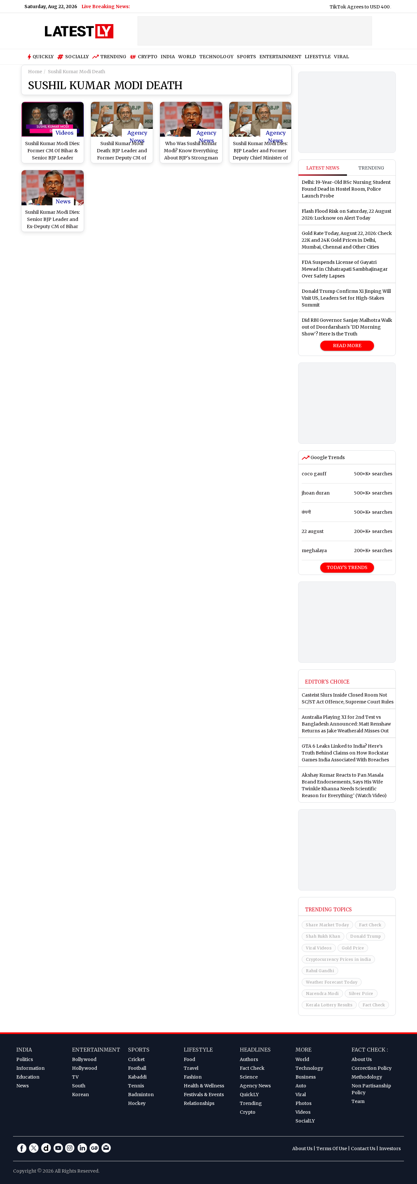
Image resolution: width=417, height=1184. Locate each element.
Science (249, 1077)
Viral (300, 1094)
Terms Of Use (331, 1148)
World (302, 1059)
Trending (113, 57)
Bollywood (84, 1059)
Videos (65, 132)
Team (358, 1101)
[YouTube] (58, 1148)
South (78, 1086)
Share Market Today (327, 924)
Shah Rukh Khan (323, 936)
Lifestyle (198, 1049)
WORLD (187, 57)
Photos (303, 1103)
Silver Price (361, 993)
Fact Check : (370, 1049)
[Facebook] (22, 1148)
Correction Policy (372, 1068)
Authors (249, 1059)
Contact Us (363, 1148)
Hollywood (84, 1068)
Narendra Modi (322, 993)
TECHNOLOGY (216, 57)
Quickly (43, 57)
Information (30, 1068)
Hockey (137, 1103)
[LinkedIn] (82, 1148)
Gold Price (353, 948)
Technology (309, 1068)
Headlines (255, 1049)
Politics (24, 1059)
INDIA (168, 57)
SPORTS (246, 57)
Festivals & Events (204, 1094)
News (63, 201)
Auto (300, 1086)
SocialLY (305, 1121)
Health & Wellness (204, 1086)
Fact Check (370, 924)
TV (75, 1077)
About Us (362, 1059)
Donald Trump (365, 936)
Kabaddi (137, 1077)
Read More (347, 345)
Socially (77, 57)
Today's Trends (347, 567)
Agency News (137, 133)
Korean (80, 1094)
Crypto (147, 57)
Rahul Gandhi (320, 970)
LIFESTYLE (318, 57)
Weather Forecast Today (331, 982)
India (24, 1049)
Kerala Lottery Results (329, 1004)
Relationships (199, 1103)
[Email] (106, 1148)
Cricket (136, 1059)
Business (305, 1077)
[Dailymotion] (46, 1148)
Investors (390, 1148)
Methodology (367, 1077)
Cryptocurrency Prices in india (338, 959)
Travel (191, 1068)
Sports (139, 1049)
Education (27, 1077)
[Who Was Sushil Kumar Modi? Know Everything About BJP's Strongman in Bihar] (191, 119)
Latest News (322, 168)
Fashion (193, 1077)
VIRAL (341, 57)
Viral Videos (319, 948)
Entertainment (96, 1049)
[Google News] (94, 1148)
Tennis (136, 1086)
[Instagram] (70, 1148)
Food (189, 1059)
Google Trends (327, 457)
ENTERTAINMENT (280, 57)
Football (137, 1068)
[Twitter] (34, 1148)
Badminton (141, 1094)
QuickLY (249, 1094)
